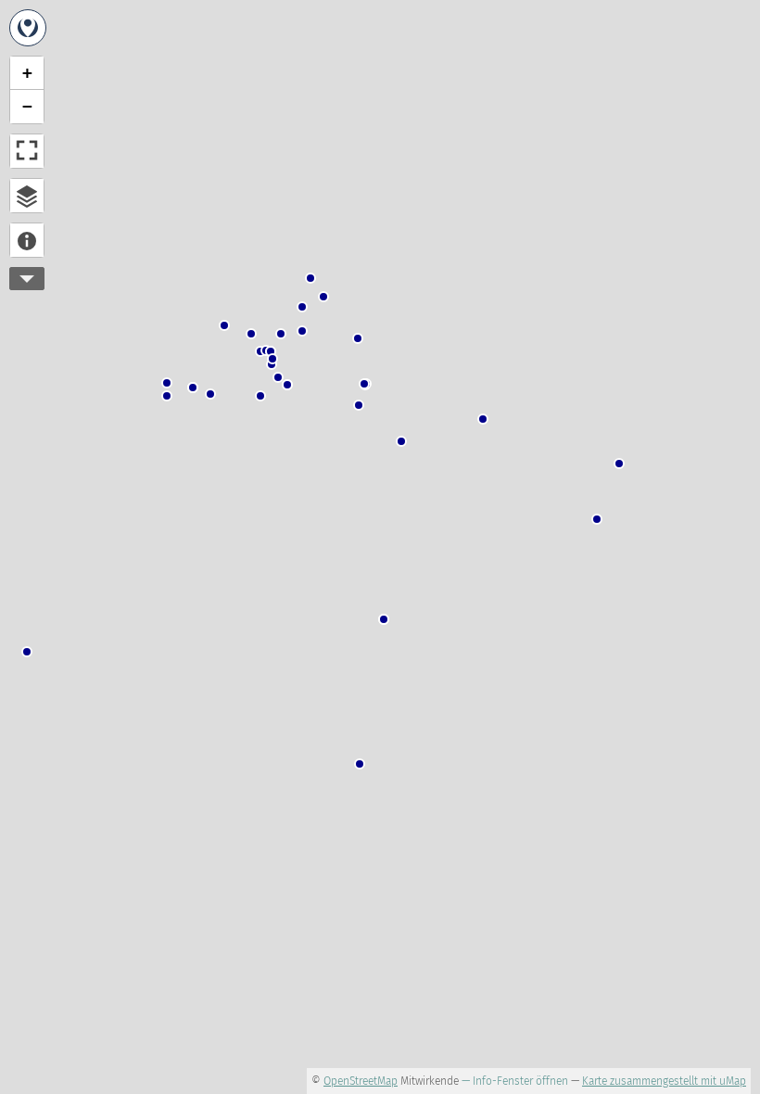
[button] (358, 405)
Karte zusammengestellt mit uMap (664, 1081)
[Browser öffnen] (27, 195)
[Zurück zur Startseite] (27, 27)
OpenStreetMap (360, 1081)
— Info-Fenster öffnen (515, 1081)
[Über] (27, 240)
